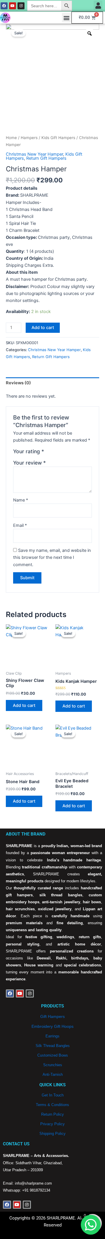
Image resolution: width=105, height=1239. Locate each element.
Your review (29, 463)
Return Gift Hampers (46, 158)
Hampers (29, 137)
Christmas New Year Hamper (34, 154)
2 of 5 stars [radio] (55, 453)
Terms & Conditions (52, 1105)
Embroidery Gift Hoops (53, 1026)
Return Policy (52, 1114)
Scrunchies (52, 1065)
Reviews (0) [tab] (18, 382)
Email (20, 525)
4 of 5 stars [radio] (68, 453)
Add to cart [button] (24, 705)
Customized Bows (52, 1055)
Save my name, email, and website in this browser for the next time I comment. (52, 557)
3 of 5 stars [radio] (61, 453)
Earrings (53, 1036)
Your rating (28, 451)
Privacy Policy (52, 1124)
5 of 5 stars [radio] (74, 453)
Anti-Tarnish (53, 1074)
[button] (98, 5)
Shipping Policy (52, 1133)
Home (11, 137)
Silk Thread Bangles (53, 1046)
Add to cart (43, 327)
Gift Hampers (52, 1016)
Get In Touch (53, 1095)
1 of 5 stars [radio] (49, 453)
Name (20, 500)
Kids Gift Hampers (58, 137)
